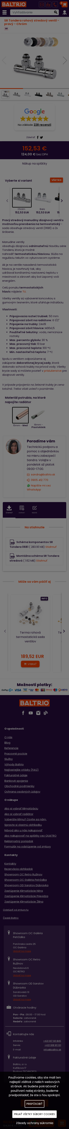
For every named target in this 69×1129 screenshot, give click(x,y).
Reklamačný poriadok (18, 841)
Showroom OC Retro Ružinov (23, 874)
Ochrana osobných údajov (22, 791)
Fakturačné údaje (15, 775)
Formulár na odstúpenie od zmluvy (27, 846)
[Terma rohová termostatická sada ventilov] (30, 614)
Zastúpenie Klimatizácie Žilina (23, 901)
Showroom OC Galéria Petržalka (25, 880)
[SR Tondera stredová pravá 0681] (34, 61)
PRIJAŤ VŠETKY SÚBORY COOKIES (34, 1114)
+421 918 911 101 (53, 1045)
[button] (34, 117)
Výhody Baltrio (14, 764)
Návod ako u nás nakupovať (23, 830)
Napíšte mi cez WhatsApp (39, 487)
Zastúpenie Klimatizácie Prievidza (26, 896)
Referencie (11, 748)
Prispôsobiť (34, 1104)
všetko (56, 180)
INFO (44, 598)
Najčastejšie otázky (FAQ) (21, 770)
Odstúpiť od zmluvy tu (16, 909)
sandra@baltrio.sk (43, 475)
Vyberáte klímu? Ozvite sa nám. (25, 819)
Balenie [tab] (34, 513)
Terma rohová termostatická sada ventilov (30, 636)
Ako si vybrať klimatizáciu (21, 808)
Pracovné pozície (15, 753)
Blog (7, 742)
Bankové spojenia (16, 781)
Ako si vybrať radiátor (18, 814)
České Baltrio (11, 917)
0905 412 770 (39, 480)
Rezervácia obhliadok (18, 869)
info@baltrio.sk (52, 1049)
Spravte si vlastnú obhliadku (23, 825)
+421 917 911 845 (52, 1041)
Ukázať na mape (22, 951)
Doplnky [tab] (22, 513)
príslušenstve (53, 371)
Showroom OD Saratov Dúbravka (26, 885)
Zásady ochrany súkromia (34, 1123)
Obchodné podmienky (19, 786)
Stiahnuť (51, 547)
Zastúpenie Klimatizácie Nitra (23, 891)
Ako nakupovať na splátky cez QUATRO (30, 836)
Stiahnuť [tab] (9, 513)
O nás (8, 737)
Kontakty (10, 863)
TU (24, 291)
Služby (8, 759)
